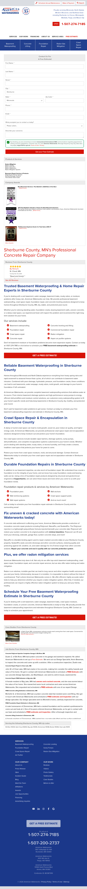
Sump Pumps (48, 748)
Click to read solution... (28, 634)
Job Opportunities (21, 794)
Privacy (42, 145)
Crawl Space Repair (78, 45)
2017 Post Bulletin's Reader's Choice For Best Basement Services (38, 208)
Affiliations (19, 786)
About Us (18, 765)
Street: (8, 80)
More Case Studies (11, 643)
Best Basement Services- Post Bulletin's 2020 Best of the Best (37, 187)
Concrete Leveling (50, 744)
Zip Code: (49, 97)
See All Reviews (11, 280)
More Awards (9, 243)
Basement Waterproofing (10, 44)
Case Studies (48, 779)
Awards (18, 790)
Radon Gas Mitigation (61, 44)
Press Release (20, 768)
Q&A (17, 772)
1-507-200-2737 (43, 843)
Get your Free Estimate (44, 151)
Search (81, 3)
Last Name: (9, 72)
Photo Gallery (48, 772)
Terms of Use (35, 145)
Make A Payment (68, 3)
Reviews (47, 765)
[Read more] (23, 188)
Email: (7, 114)
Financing (18, 797)
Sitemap (66, 882)
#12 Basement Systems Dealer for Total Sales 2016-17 (34, 227)
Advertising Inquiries (22, 801)
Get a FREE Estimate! (45, 355)
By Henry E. (14, 268)
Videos (46, 768)
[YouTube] (33, 808)
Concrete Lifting (27, 44)
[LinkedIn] (38, 808)
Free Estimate (37, 659)
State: (7, 97)
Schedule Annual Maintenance (49, 3)
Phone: (8, 105)
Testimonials (48, 776)
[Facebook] (48, 808)
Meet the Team (20, 783)
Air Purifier (19, 755)
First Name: (9, 63)
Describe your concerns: (14, 131)
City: (7, 89)
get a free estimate (43, 823)
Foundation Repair (43, 44)
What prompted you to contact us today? (19, 122)
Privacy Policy (46, 882)
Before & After (49, 783)
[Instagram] (43, 808)
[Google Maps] (53, 808)
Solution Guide (20, 776)
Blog (17, 779)
